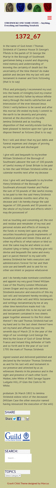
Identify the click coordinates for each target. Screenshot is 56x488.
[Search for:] (18, 458)
